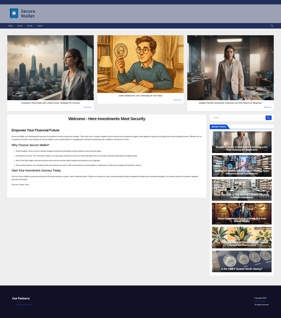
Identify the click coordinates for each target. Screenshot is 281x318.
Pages (30, 26)
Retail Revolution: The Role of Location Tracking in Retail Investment (241, 196)
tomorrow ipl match (23, 304)
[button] (272, 26)
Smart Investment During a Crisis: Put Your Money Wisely (242, 220)
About (40, 26)
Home (10, 26)
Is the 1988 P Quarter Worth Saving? (241, 268)
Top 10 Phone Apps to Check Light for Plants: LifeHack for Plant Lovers (242, 243)
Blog (20, 26)
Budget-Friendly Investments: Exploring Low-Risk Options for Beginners (241, 148)
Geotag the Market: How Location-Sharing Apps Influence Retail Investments (242, 172)
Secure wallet (259, 301)
